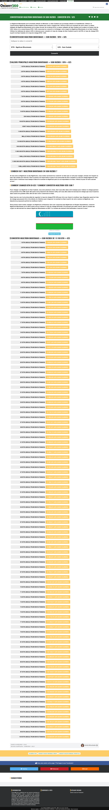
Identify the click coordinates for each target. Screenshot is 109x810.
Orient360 (70, 1)
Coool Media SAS (44, 807)
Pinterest (55, 769)
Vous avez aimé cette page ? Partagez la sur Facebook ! (55, 763)
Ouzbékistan (33, 753)
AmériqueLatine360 (40, 1)
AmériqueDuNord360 (53, 1)
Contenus (34, 7)
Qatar (21, 3)
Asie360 (17, 1)
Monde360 (4, 1)
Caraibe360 (23, 1)
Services (41, 7)
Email (85, 769)
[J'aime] (89, 17)
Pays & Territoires (24, 7)
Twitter (24, 769)
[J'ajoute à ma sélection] (92, 17)
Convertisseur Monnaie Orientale (69, 753)
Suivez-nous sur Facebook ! (77, 792)
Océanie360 (63, 1)
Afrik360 (11, 1)
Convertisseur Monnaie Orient (47, 753)
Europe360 (31, 1)
